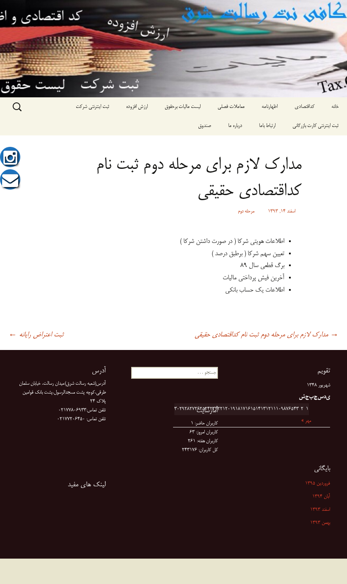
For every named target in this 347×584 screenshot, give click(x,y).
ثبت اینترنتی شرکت (92, 107)
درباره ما (235, 126)
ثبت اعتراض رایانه (35, 335)
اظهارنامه (270, 107)
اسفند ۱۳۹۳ (320, 510)
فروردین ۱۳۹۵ (317, 484)
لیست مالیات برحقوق (183, 107)
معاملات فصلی (231, 107)
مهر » (306, 421)
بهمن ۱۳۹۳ (320, 523)
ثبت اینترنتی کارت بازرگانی (315, 126)
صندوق (204, 126)
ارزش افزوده (137, 107)
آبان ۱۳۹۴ (321, 497)
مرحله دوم (246, 212)
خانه (335, 107)
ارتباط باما (267, 126)
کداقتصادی (304, 107)
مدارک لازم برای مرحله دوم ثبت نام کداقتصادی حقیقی (267, 335)
